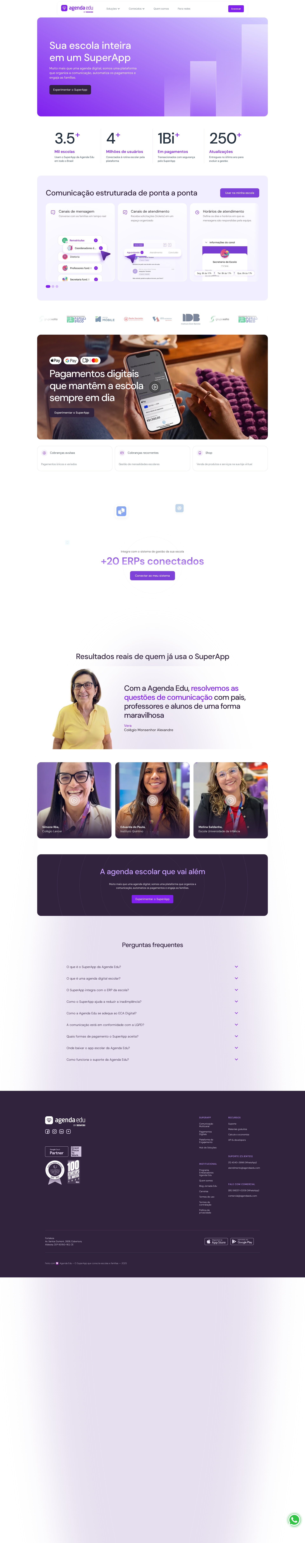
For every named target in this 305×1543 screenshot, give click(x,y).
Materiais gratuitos (237, 1129)
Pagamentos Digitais (205, 1133)
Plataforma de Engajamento (206, 1141)
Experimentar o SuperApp (70, 89)
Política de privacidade (205, 1211)
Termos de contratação (205, 1203)
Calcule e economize (238, 1134)
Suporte (232, 1124)
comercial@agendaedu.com (242, 1196)
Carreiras (203, 1191)
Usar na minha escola (239, 193)
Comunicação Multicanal (206, 1125)
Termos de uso (206, 1197)
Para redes (184, 8)
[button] (113, 8)
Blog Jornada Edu (208, 1186)
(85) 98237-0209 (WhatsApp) (243, 1190)
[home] (77, 9)
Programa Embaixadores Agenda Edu (206, 1173)
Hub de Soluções (208, 1147)
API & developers (237, 1140)
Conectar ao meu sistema (152, 579)
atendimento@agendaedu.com (244, 1168)
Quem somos (161, 8)
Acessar (236, 8)
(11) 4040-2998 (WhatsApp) (242, 1162)
